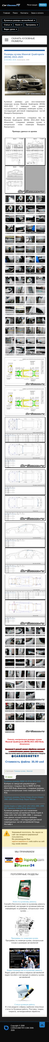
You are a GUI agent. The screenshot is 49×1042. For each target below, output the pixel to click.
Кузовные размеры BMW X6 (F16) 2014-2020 (22, 781)
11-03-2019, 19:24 (10, 60)
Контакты (24, 13)
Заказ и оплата (37, 13)
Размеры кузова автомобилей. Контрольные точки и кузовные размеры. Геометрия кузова (11, 5)
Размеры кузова (20, 771)
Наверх (42, 1024)
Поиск (15, 13)
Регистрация (32, 5)
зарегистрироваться (20, 841)
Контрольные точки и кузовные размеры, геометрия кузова (6, 1028)
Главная (6, 13)
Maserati (29, 771)
